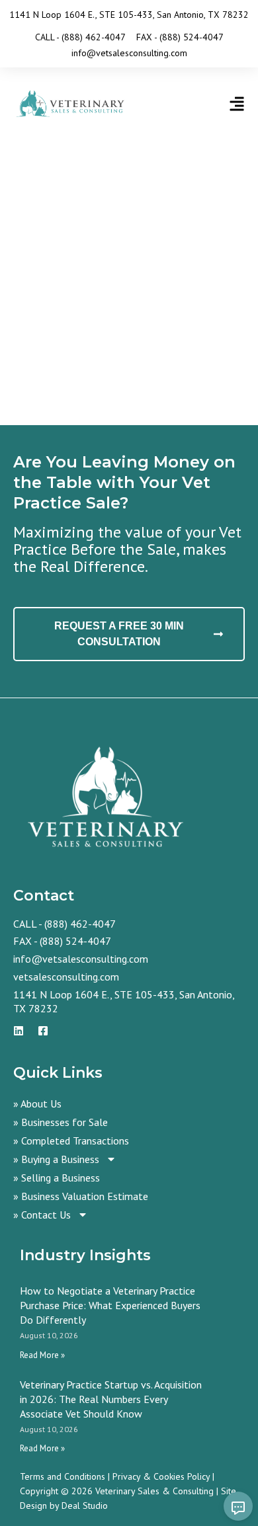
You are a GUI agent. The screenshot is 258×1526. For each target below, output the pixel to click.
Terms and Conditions (62, 1476)
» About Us (37, 1103)
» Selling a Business (56, 1177)
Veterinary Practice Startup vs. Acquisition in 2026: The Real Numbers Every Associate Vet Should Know (111, 1399)
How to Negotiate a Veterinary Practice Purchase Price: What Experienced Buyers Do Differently (110, 1305)
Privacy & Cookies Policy (161, 1476)
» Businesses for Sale (60, 1122)
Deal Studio (85, 1505)
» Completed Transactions (71, 1140)
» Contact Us (42, 1214)
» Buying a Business (56, 1159)
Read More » (42, 1355)
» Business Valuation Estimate (80, 1196)
